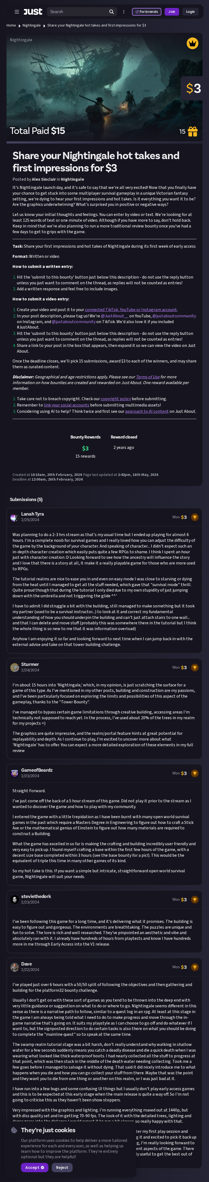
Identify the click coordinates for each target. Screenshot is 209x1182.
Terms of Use (147, 377)
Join (171, 11)
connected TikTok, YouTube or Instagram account (131, 310)
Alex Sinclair (44, 179)
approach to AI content (147, 411)
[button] (104, 580)
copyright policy (116, 399)
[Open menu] (17, 11)
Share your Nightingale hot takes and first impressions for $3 (96, 25)
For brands (149, 11)
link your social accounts (66, 405)
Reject (62, 1167)
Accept (32, 1167)
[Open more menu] (124, 12)
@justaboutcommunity (174, 316)
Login (190, 11)
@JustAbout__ (114, 316)
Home (11, 25)
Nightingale (32, 25)
